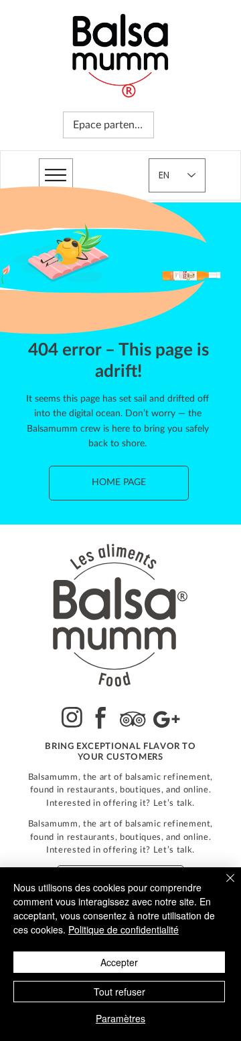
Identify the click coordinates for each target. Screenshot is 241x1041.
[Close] (222, 886)
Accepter (119, 962)
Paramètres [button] (120, 1018)
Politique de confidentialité (123, 929)
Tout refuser (119, 991)
